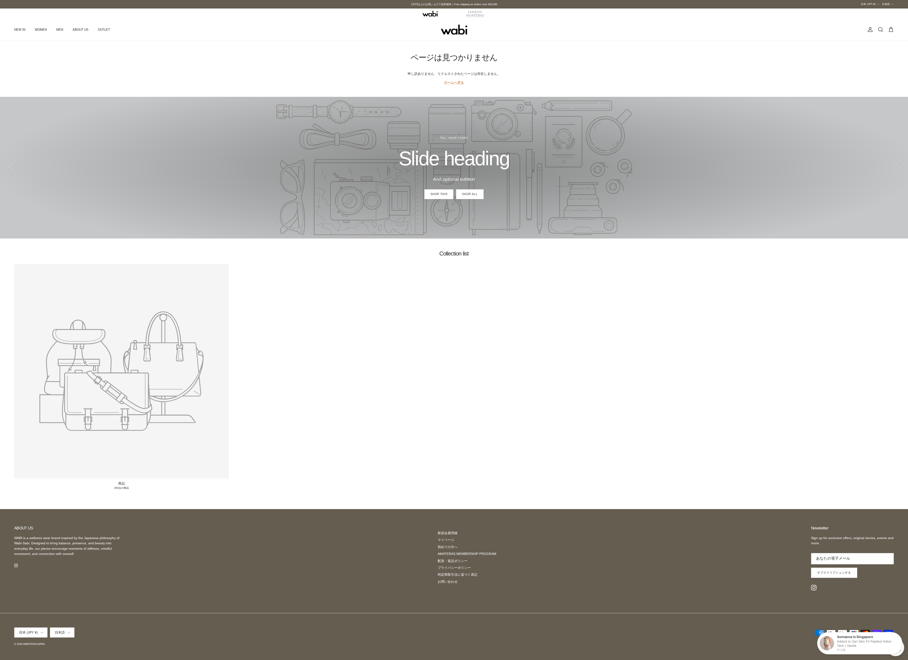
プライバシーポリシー (454, 568)
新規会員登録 (448, 533)
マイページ (446, 540)
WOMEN (41, 29)
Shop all (470, 194)
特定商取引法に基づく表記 (457, 574)
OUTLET (104, 29)
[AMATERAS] (475, 14)
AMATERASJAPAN (34, 644)
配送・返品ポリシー (452, 561)
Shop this (439, 194)
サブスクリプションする (834, 572)
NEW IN (19, 29)
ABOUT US (80, 29)
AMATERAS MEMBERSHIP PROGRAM (467, 554)
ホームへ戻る (454, 82)
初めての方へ (448, 547)
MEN (59, 29)
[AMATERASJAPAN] (454, 30)
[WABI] (430, 14)
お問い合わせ (448, 581)
